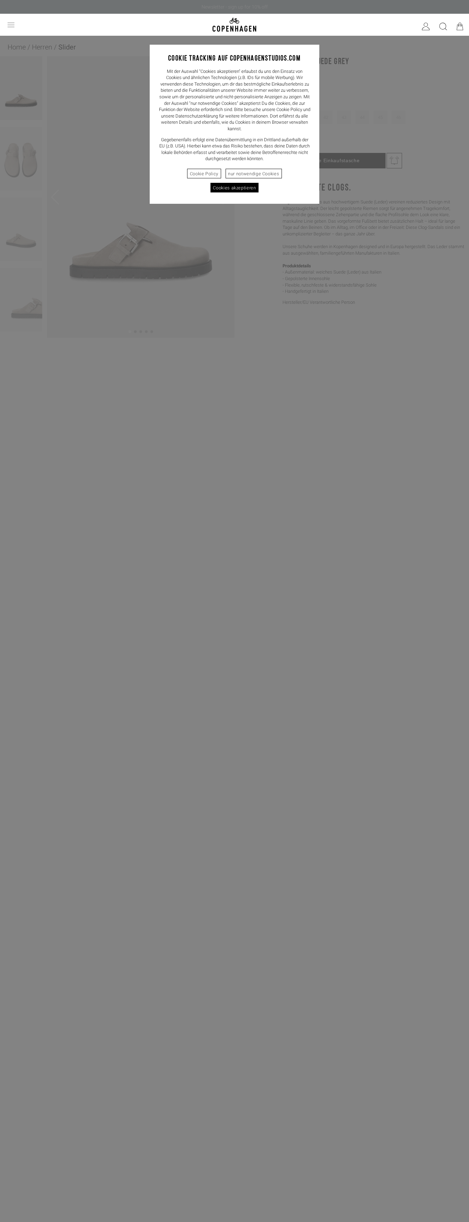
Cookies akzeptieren (234, 187)
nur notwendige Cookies (253, 173)
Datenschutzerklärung (196, 116)
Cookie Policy (204, 173)
